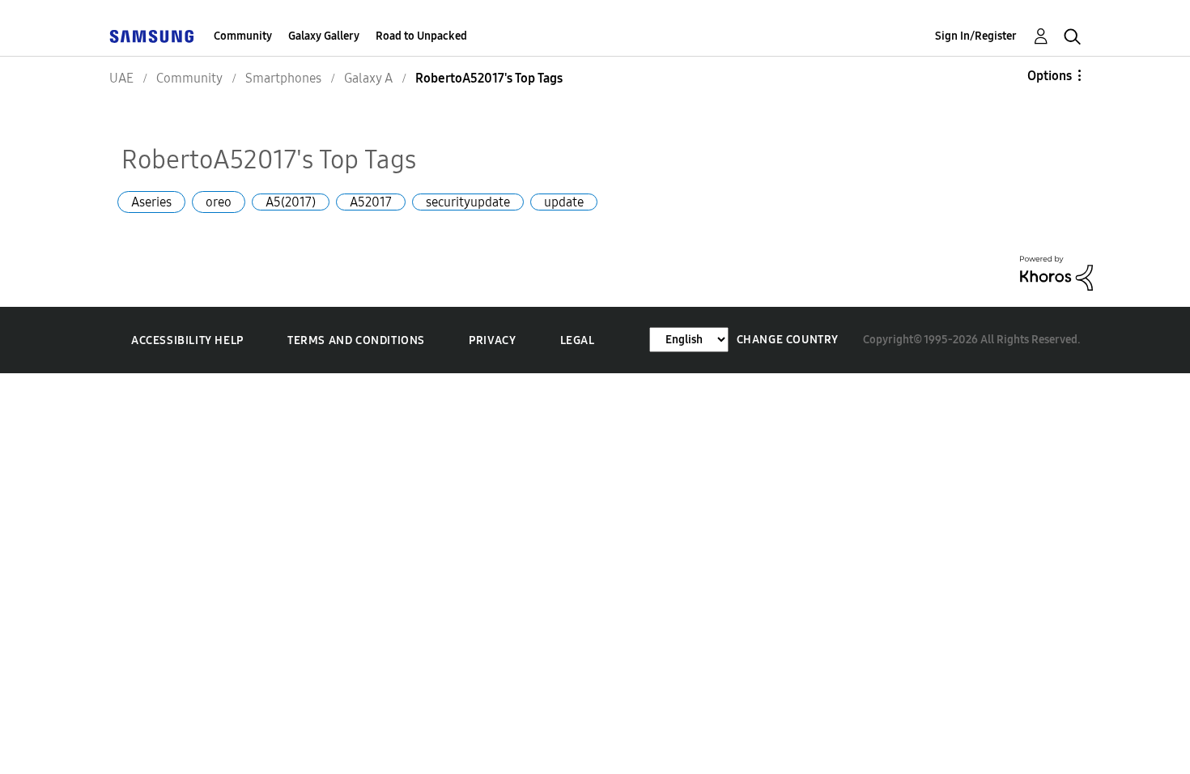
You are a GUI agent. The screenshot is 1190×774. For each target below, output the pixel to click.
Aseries (151, 202)
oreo (219, 202)
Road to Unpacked (421, 36)
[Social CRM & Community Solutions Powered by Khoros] (1056, 271)
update (564, 202)
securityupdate (468, 202)
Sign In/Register (976, 36)
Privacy (492, 340)
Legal (577, 340)
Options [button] (1049, 75)
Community (243, 36)
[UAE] (151, 36)
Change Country (788, 340)
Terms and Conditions (356, 340)
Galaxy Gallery (323, 36)
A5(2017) (291, 202)
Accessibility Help (187, 340)
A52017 (371, 202)
